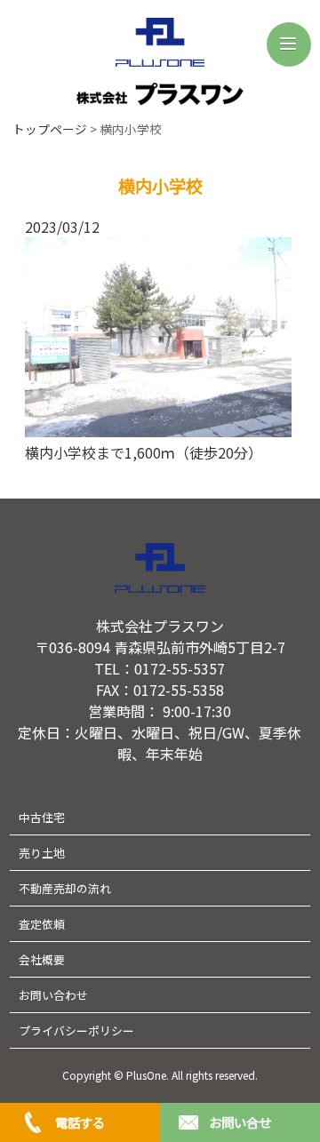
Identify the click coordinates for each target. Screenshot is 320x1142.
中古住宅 (42, 817)
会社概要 (42, 959)
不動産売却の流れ (65, 888)
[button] (289, 44)
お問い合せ (240, 1122)
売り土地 (42, 852)
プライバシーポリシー (76, 1030)
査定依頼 (42, 923)
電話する (80, 1122)
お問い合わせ (53, 994)
